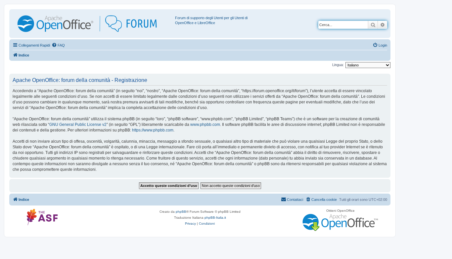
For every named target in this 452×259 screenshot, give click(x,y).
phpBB (181, 211)
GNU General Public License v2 (78, 124)
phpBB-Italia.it (215, 217)
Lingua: (338, 65)
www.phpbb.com (205, 124)
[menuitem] (58, 45)
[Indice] (93, 23)
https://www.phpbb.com (152, 130)
